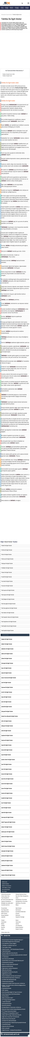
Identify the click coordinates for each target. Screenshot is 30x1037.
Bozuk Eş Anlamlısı (6, 1005)
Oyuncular (18, 922)
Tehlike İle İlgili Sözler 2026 (8, 74)
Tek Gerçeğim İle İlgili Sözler (8, 603)
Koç (2, 7)
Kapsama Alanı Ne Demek (8, 1026)
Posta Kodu (4, 908)
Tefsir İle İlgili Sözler (6, 554)
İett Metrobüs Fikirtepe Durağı (9, 979)
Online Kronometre (6, 894)
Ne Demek (18, 910)
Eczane (17, 913)
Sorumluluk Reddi (6, 889)
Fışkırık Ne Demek (6, 951)
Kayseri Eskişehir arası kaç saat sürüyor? (11, 975)
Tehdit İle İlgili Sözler (6, 545)
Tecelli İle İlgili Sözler (6, 577)
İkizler (11, 7)
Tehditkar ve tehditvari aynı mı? (9, 945)
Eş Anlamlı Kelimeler (21, 911)
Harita (17, 923)
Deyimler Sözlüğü (20, 917)
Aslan (22, 7)
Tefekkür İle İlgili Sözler (7, 568)
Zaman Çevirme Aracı (21, 894)
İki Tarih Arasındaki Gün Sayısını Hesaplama (7, 900)
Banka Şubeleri (19, 927)
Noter (17, 920)
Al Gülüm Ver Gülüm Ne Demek (9, 1020)
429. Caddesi (5, 990)
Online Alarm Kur (5, 896)
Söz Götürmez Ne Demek (8, 958)
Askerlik (3, 917)
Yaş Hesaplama (5, 897)
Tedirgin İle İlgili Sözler (7, 563)
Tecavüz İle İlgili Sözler (7, 585)
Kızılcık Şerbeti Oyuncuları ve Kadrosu (11, 977)
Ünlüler (3, 925)
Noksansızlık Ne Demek (7, 966)
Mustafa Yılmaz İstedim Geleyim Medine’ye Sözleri (13, 1009)
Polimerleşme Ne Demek (7, 981)
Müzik (2, 923)
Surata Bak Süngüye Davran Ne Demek (11, 941)
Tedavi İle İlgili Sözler (6, 572)
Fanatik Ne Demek (6, 1024)
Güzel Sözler (9, 14)
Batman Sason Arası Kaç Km (8, 1018)
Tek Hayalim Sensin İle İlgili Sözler (9, 617)
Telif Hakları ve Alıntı (6, 887)
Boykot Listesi (19, 929)
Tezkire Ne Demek (6, 1001)
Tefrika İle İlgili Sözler (6, 550)
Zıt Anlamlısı (19, 925)
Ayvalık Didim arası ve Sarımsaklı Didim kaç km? (13, 960)
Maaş (17, 905)
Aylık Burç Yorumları (21, 903)
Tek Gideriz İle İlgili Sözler (7, 612)
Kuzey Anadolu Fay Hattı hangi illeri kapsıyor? (12, 939)
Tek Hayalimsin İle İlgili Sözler (8, 621)
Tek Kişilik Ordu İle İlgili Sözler (8, 626)
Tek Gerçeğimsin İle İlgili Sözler (9, 608)
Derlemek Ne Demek (6, 1003)
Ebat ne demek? (6, 1028)
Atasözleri (3, 922)
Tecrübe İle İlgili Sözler (7, 581)
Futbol (2, 920)
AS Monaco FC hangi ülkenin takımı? (10, 1013)
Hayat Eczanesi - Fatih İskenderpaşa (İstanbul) (13, 949)
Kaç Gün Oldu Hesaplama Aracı (22, 896)
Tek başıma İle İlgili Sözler (7, 590)
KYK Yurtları (4, 913)
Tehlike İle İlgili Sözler (17, 14)
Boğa (6, 7)
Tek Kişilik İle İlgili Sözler (7, 630)
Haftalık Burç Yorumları (21, 901)
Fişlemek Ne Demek (6, 988)
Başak (27, 7)
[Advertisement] (15, 52)
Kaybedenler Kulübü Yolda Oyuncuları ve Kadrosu (13, 983)
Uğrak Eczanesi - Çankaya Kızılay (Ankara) (11, 1030)
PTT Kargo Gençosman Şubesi (9, 1011)
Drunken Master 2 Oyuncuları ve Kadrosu (11, 1007)
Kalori (2, 929)
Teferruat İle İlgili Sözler (7, 559)
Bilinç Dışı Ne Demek (6, 970)
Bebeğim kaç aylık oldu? (7, 903)
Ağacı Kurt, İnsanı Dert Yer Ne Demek (10, 1016)
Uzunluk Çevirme (5, 905)
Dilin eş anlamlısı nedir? (7, 997)
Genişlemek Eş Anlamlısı (7, 962)
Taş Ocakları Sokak (6, 947)
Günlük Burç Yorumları (21, 899)
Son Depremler (5, 910)
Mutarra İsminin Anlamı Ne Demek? (10, 964)
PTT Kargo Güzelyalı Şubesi (8, 999)
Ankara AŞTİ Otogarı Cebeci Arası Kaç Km (11, 1014)
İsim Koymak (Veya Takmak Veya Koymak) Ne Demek (14, 1022)
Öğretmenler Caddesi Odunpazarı (10, 968)
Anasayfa (3, 14)
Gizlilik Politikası (5, 883)
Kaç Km (3, 927)
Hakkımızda (4, 881)
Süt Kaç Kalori (5, 996)
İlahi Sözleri (18, 908)
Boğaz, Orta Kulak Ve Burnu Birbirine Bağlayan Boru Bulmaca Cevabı (14, 986)
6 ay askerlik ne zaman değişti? (9, 943)
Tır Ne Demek (5, 956)
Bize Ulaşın (4, 891)
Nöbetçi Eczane (5, 911)
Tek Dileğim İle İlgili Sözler (7, 599)
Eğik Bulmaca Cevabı (7, 973)
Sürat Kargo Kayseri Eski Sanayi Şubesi (11, 994)
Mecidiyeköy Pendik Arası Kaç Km (10, 972)
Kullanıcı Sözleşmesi (6, 885)
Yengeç (17, 7)
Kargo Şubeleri (5, 915)
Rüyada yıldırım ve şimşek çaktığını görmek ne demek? (14, 955)
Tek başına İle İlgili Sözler (7, 594)
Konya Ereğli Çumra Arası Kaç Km (10, 953)
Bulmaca (18, 915)
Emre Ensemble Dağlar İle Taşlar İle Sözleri (12, 992)
